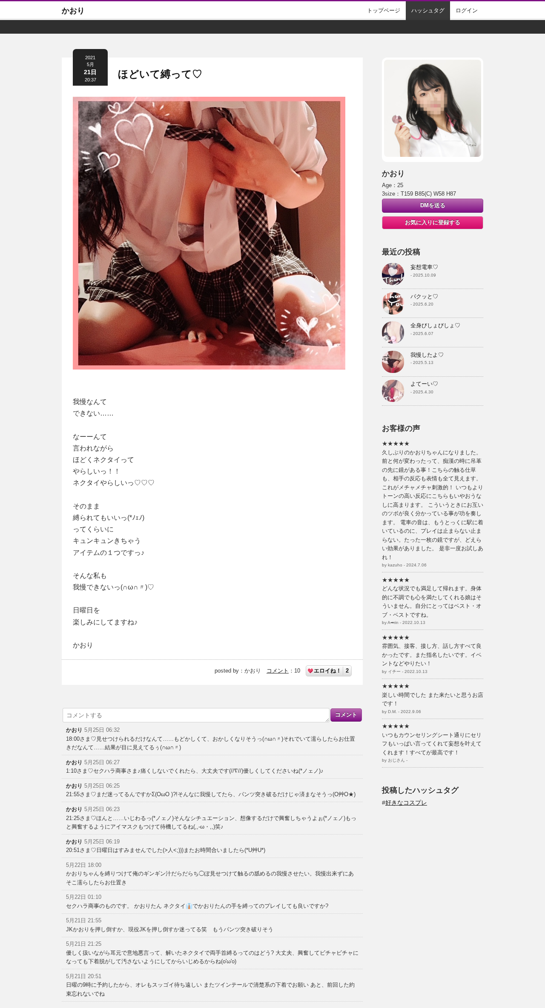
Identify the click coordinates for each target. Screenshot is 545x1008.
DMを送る (432, 205)
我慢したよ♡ (427, 355)
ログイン (467, 10)
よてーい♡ (424, 384)
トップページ (383, 10)
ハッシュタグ (428, 10)
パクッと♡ (424, 296)
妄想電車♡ (424, 267)
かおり (73, 10)
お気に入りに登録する (432, 222)
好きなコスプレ (406, 802)
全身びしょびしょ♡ (435, 325)
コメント (278, 670)
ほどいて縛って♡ (160, 74)
